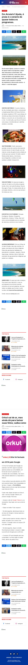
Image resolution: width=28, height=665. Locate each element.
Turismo (4, 10)
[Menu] (2, 2)
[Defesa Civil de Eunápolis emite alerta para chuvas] (6, 357)
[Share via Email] (19, 31)
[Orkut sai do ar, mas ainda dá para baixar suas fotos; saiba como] (14, 443)
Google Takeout (17, 500)
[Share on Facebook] (4, 31)
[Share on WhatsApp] (24, 31)
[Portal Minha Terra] (14, 2)
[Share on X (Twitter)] (9, 31)
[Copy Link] (14, 31)
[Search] (26, 2)
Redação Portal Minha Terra (13, 25)
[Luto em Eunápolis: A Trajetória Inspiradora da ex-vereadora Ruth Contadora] (6, 339)
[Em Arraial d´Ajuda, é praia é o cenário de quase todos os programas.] (14, 43)
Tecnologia (5, 414)
